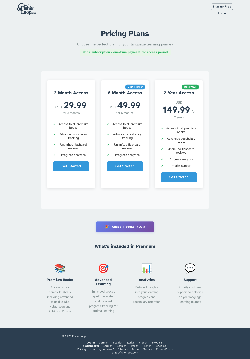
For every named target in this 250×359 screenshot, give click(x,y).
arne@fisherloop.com (125, 352)
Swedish (157, 342)
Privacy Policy (164, 349)
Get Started (71, 166)
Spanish (117, 342)
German (103, 342)
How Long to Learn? (102, 349)
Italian (131, 342)
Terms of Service (142, 349)
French (143, 342)
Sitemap (123, 349)
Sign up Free (222, 6)
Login (222, 13)
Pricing (81, 349)
